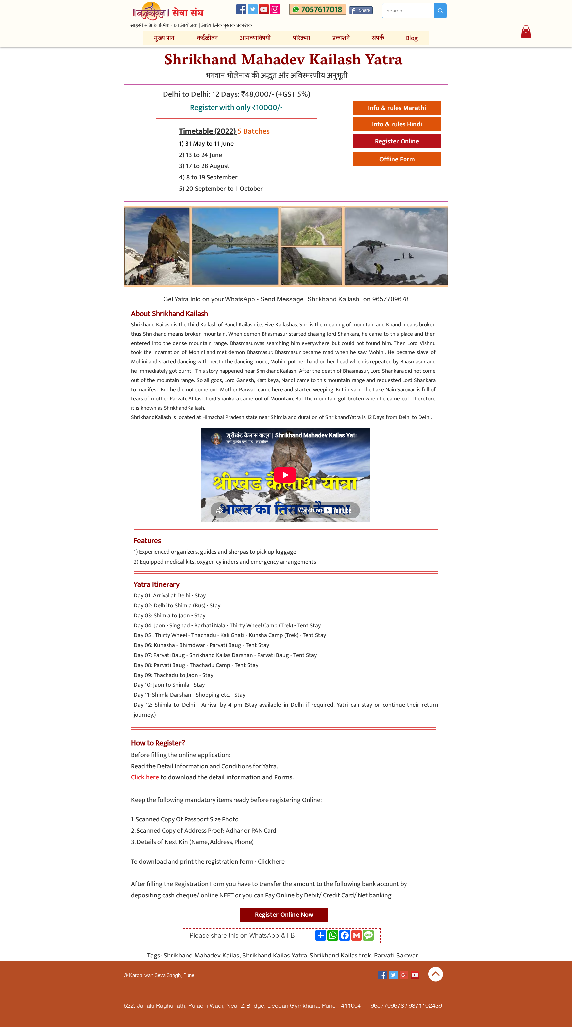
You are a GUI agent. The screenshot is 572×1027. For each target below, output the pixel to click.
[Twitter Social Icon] (253, 9)
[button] (526, 31)
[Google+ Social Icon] (404, 975)
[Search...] (440, 10)
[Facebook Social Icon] (241, 9)
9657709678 (390, 299)
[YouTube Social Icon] (264, 9)
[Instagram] (275, 9)
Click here (271, 861)
